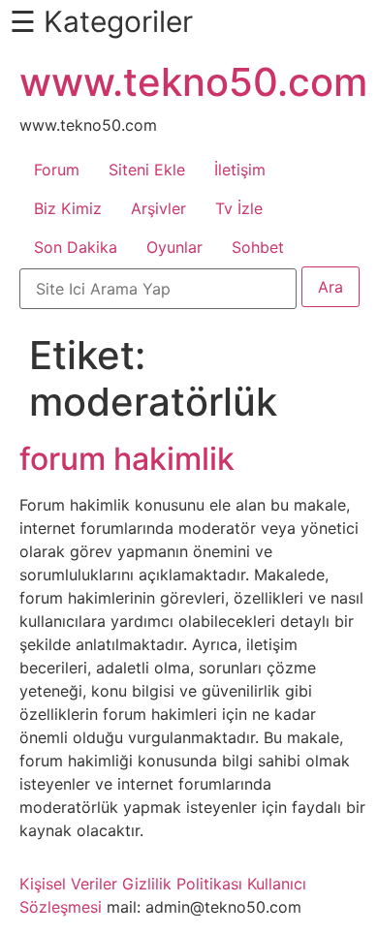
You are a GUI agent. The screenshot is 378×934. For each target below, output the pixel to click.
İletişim (240, 169)
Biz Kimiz (68, 208)
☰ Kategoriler (101, 21)
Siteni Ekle (147, 169)
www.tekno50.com (193, 82)
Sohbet (258, 247)
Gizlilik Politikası (182, 883)
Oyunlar (174, 247)
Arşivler (158, 208)
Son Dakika (75, 247)
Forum (56, 169)
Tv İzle (239, 208)
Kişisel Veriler (68, 883)
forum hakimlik (127, 459)
